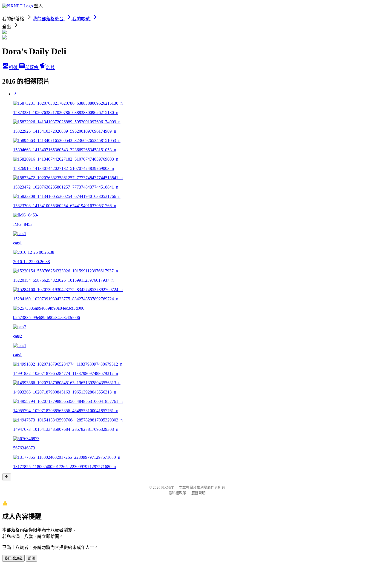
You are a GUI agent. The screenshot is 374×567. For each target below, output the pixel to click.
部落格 (32, 67)
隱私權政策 (177, 493)
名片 (50, 67)
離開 (31, 558)
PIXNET (167, 487)
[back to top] (6, 477)
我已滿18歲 (13, 558)
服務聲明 (198, 493)
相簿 (14, 67)
